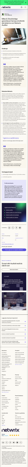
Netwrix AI (17, 401)
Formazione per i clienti (6, 399)
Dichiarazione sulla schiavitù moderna (20, 423)
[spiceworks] (20, 442)
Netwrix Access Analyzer (19, 354)
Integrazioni (4, 371)
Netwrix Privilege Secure (19, 362)
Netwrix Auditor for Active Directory (13, 212)
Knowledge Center (5, 406)
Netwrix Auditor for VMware (12, 217)
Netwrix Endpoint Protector (20, 359)
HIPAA (3, 418)
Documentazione (5, 380)
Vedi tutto (3, 425)
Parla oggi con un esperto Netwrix (14, 249)
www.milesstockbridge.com (8, 244)
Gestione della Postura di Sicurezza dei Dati (6, 357)
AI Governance (4, 354)
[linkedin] (9, 227)
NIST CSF (3, 420)
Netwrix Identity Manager (19, 361)
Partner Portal (17, 383)
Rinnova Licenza (5, 401)
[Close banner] (25, 2)
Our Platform (4, 352)
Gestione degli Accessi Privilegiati (6, 367)
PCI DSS (3, 422)
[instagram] (17, 442)
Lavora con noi (18, 402)
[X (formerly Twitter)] (12, 227)
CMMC (3, 415)
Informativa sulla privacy (19, 418)
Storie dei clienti (14, 269)
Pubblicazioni (4, 385)
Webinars (16, 385)
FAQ (2, 409)
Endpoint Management (6, 360)
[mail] (20, 227)
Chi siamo (17, 397)
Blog (2, 376)
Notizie (3, 383)
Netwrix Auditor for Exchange (12, 215)
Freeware (3, 382)
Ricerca (3, 387)
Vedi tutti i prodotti (18, 364)
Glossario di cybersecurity (6, 378)
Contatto (16, 409)
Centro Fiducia (18, 420)
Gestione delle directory (6, 358)
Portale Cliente (4, 397)
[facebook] (16, 227)
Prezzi (16, 407)
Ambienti (3, 369)
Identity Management (6, 362)
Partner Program (18, 376)
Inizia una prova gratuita (16, 3)
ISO (2, 416)
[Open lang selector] (22, 7)
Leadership (17, 399)
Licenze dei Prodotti (18, 424)
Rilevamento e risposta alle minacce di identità (7, 364)
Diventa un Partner (18, 378)
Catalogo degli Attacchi (6, 390)
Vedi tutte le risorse (5, 392)
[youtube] (13, 442)
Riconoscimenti (18, 406)
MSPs (16, 380)
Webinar (3, 388)
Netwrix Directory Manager (20, 357)
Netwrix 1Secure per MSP (19, 352)
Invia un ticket (4, 407)
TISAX (3, 423)
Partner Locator (18, 382)
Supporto (3, 404)
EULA (16, 415)
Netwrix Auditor (9, 210)
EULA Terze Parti (18, 416)
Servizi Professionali (5, 402)
